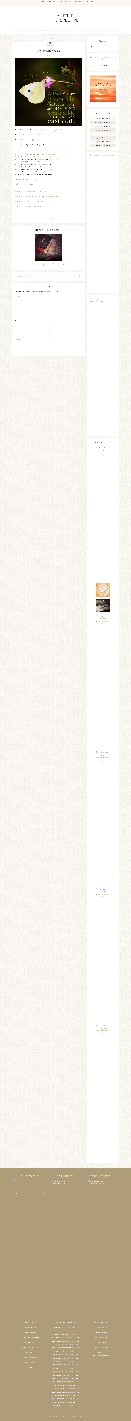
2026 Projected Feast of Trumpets (103, 134)
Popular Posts (29, 1342)
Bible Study (48, 55)
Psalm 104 (41, 135)
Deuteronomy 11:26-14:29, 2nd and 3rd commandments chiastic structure (38, 196)
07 (69, 1327)
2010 (54, 1382)
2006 (54, 1395)
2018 (54, 1355)
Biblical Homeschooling (101, 1347)
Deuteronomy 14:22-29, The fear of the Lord (29, 201)
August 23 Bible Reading (103, 138)
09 (73, 1331)
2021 (54, 1344)
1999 (54, 1405)
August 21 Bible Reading (103, 145)
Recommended (29, 1362)
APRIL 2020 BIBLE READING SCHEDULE (37, 214)
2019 (54, 1351)
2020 (54, 1348)
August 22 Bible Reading (103, 141)
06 (67, 1327)
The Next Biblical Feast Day (30, 1337)
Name (17, 321)
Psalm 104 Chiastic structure (24, 204)
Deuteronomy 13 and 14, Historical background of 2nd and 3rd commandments (39, 189)
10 (74, 1331)
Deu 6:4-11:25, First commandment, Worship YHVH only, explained (35, 154)
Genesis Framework (70, 1417)
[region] (30, 1193)
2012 (54, 1375)
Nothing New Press (101, 1332)
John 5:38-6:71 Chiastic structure (25, 209)
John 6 (38, 140)
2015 (54, 1365)
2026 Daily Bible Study (30, 1327)
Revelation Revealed (101, 1337)
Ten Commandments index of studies (26, 179)
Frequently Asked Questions (30, 1347)
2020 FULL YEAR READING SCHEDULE (59, 214)
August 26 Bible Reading (103, 122)
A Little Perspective (65, 17)
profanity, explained (71, 157)
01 (57, 1327)
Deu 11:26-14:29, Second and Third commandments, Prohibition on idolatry (38, 157)
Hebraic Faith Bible (101, 1342)
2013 (54, 1371)
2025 (54, 1331)
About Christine (30, 1352)
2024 (54, 1334)
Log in (88, 1417)
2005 (54, 1399)
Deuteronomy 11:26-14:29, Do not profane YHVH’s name (32, 194)
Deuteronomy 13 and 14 (54, 130)
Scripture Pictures (30, 1332)
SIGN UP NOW (103, 65)
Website (17, 339)
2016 (54, 1361)
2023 (54, 1338)
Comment (18, 296)
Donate (30, 1367)
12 (78, 1331)
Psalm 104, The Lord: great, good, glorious (28, 206)
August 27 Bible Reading (103, 118)
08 (71, 1327)
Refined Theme (57, 1417)
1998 (54, 1409)
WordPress (81, 1417)
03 (61, 1327)
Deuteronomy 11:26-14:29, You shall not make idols (31, 191)
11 (76, 1331)
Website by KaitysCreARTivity (77, 1416)
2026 (54, 1327)
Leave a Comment (48, 218)
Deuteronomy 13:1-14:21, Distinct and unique (29, 199)
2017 (54, 1358)
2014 (54, 1368)
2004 (54, 1402)
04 (63, 1327)
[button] (30, 1193)
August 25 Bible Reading (103, 126)
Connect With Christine (29, 1357)
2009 (54, 1385)
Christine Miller (61, 1416)
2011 (54, 1378)
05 (65, 1327)
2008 (54, 1388)
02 (59, 1327)
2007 (54, 1392)
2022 (54, 1341)
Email (17, 330)
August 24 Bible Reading (103, 130)
